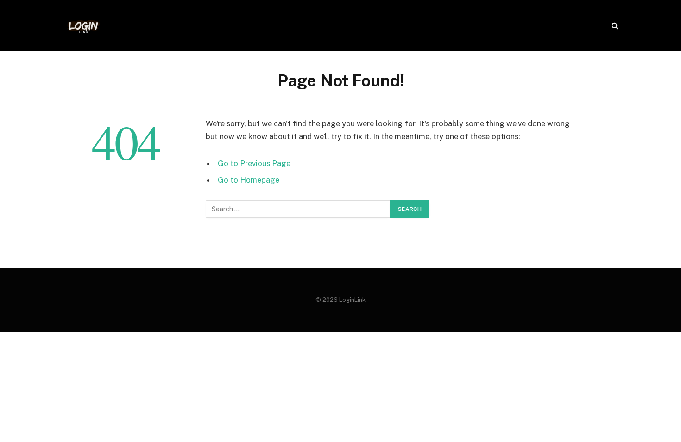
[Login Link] (83, 25)
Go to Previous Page (254, 163)
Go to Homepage (248, 179)
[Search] (614, 25)
